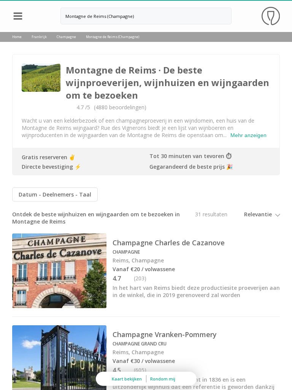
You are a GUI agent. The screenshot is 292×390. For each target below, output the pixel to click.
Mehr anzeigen (248, 135)
